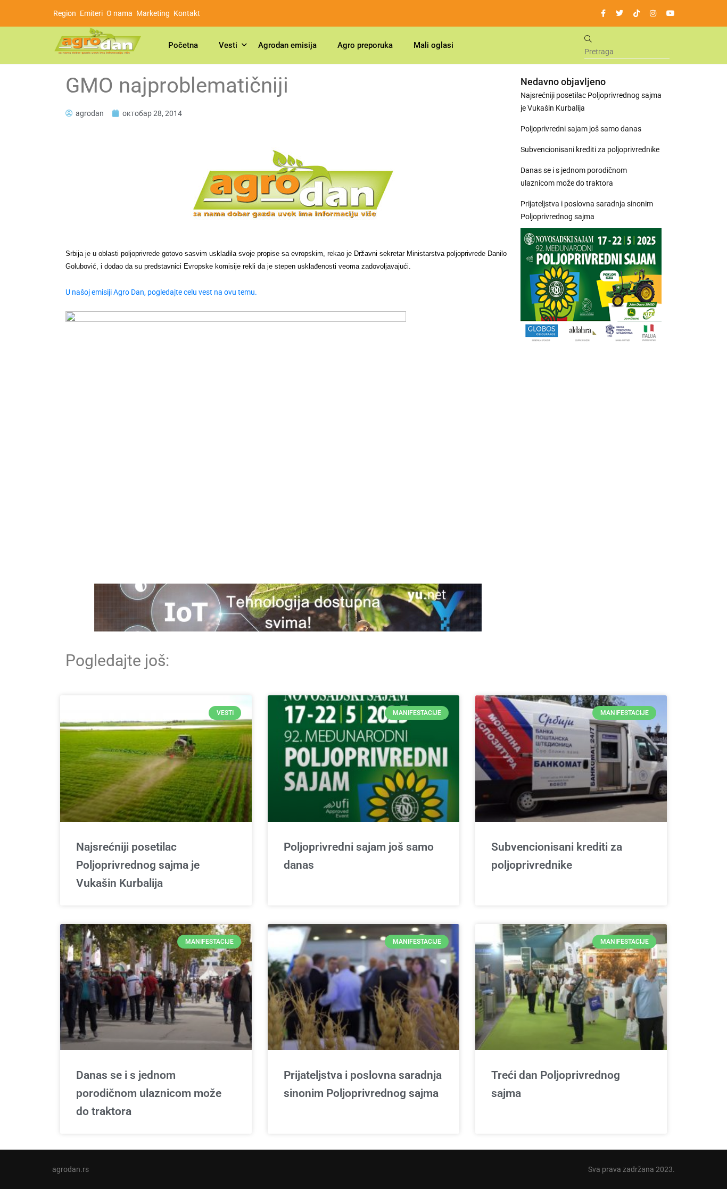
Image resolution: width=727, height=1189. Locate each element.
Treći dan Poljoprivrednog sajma (555, 1084)
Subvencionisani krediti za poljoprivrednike (590, 149)
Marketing (153, 13)
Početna (183, 45)
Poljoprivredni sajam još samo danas (581, 128)
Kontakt (187, 13)
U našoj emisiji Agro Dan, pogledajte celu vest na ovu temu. (161, 292)
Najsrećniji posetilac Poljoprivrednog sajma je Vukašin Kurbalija (591, 101)
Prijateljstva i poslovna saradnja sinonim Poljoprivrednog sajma (587, 210)
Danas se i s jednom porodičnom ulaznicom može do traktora (574, 176)
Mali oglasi (433, 45)
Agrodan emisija (287, 45)
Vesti (228, 45)
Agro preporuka (365, 45)
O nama (119, 13)
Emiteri (91, 13)
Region (64, 13)
